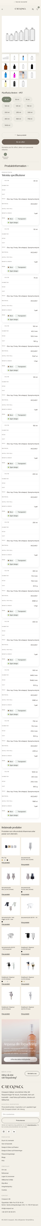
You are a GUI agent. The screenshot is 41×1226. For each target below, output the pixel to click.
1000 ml (7, 125)
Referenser (5, 1173)
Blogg (3, 1157)
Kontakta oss (32, 1073)
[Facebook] (9, 1132)
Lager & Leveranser (8, 1176)
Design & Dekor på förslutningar (12, 1150)
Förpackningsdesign (8, 1154)
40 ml (6, 99)
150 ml (29, 106)
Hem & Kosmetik (7, 1144)
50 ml (17, 99)
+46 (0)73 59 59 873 (8, 1212)
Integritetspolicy (7, 1186)
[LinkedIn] (14, 1132)
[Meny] (2, 9)
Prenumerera (20, 1120)
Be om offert (20, 142)
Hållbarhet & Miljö (7, 1180)
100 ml (7, 106)
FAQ (3, 1160)
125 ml (18, 106)
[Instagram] (4, 1132)
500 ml (18, 119)
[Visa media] (6, 58)
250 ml (18, 112)
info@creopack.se (7, 1208)
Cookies (4, 1190)
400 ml (7, 119)
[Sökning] (33, 9)
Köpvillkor (5, 1183)
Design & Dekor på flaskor (10, 1147)
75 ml (27, 99)
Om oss (4, 1169)
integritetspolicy (32, 1125)
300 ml (30, 112)
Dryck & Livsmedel (8, 1140)
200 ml (7, 112)
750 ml (30, 119)
